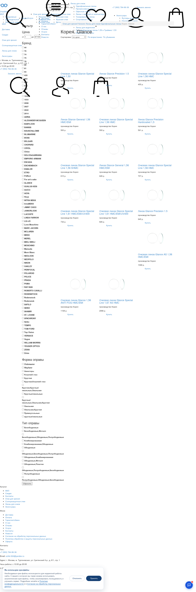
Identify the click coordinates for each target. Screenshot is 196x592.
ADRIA (27, 117)
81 (25, 68)
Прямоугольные (32, 413)
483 (25, 78)
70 (25, 51)
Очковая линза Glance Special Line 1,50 (77, 75)
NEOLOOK (29, 255)
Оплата (8, 517)
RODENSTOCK (30, 294)
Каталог (81, 23)
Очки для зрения (40, 14)
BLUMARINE (29, 134)
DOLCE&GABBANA (33, 155)
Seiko (26, 321)
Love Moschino (31, 224)
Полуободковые (32, 473)
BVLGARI (28, 141)
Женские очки (45, 16)
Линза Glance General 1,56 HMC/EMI (75, 121)
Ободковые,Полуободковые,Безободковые (43, 470)
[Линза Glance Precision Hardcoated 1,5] (156, 103)
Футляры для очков (130, 18)
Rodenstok (29, 301)
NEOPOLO (29, 259)
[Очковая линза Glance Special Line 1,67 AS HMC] (117, 283)
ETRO (26, 172)
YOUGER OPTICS (32, 346)
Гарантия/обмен (12, 520)
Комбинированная (33, 440)
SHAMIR (28, 311)
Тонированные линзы (85, 16)
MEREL (27, 238)
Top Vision (29, 332)
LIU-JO (27, 221)
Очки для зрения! (70, 23)
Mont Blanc (29, 252)
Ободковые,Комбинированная (38, 457)
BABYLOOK (29, 123)
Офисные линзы (83, 11)
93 (25, 71)
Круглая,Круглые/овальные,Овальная (31, 389)
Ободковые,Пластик (34, 464)
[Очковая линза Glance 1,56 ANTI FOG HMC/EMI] (79, 283)
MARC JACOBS (31, 228)
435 (25, 75)
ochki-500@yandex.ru (15, 556)
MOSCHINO (29, 245)
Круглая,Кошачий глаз (34, 381)
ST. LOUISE (29, 314)
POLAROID (29, 273)
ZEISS (27, 349)
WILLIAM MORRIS (32, 342)
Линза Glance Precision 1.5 (114, 73)
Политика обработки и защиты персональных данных (28, 538)
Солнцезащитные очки (61, 14)
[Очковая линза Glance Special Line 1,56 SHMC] (79, 149)
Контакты (9, 496)
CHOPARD (28, 144)
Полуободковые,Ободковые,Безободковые (43, 479)
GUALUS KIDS (30, 186)
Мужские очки (45, 19)
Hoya (26, 196)
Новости (9, 533)
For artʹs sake (30, 179)
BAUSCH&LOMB (31, 130)
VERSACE (28, 335)
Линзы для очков (78, 3)
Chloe (27, 151)
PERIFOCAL (29, 269)
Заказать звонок (15, 73)
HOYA (26, 193)
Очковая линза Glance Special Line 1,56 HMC (154, 75)
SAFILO (27, 304)
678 (25, 82)
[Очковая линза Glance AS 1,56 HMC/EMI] (156, 238)
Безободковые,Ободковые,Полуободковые (43, 437)
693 (25, 85)
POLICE (27, 276)
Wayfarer (28, 367)
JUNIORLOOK (30, 210)
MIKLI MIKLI (29, 242)
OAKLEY (28, 266)
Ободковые (29, 447)
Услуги (30, 18)
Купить (70, 88)
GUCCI (27, 189)
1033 (26, 99)
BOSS (26, 137)
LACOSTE (28, 214)
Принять (94, 578)
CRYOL (27, 148)
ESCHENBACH (30, 165)
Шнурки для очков (129, 20)
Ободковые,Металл (33, 460)
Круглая (28, 378)
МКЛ (2, 14)
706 (25, 92)
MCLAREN (29, 231)
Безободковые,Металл (35, 431)
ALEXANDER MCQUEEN (35, 120)
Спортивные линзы (84, 19)
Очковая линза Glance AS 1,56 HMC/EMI (155, 255)
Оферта (8, 541)
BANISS (27, 127)
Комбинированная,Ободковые (38, 444)
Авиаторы (29, 371)
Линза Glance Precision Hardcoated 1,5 (150, 121)
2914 (26, 113)
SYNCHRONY (30, 318)
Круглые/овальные (33, 393)
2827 (26, 106)
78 (25, 61)
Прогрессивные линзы (85, 8)
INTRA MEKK (30, 200)
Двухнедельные (12, 19)
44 (25, 47)
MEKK (27, 235)
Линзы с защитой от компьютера (90, 14)
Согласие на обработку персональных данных (25, 536)
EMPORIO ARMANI (32, 158)
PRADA (27, 280)
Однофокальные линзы (86, 6)
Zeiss (26, 353)
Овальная (29, 406)
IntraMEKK (29, 203)
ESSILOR (28, 169)
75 (25, 58)
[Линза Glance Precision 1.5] (117, 57)
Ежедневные (10, 16)
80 (25, 64)
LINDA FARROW (31, 217)
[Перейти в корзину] (176, 18)
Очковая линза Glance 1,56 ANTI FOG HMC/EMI (76, 301)
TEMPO (27, 325)
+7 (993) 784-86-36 (8, 68)
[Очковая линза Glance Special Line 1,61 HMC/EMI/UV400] (79, 194)
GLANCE (28, 183)
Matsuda (28, 249)
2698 (26, 103)
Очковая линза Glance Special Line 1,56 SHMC (77, 166)
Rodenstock (29, 297)
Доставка (9, 514)
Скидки (24, 18)
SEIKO (27, 308)
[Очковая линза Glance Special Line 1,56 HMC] (156, 57)
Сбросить (27, 483)
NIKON (27, 262)
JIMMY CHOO (30, 207)
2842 (26, 110)
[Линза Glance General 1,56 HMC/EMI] (79, 103)
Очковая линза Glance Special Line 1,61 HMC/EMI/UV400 (77, 212)
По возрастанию (95, 37)
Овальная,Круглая (33, 409)
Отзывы (8, 525)
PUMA (27, 283)
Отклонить (77, 578)
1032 (26, 96)
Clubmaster (29, 364)
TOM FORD (29, 328)
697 (25, 89)
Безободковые (31, 427)
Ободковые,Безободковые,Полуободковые (43, 453)
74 (25, 54)
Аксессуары (121, 15)
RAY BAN (28, 287)
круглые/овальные (33, 416)
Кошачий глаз (30, 374)
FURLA (27, 176)
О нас (7, 522)
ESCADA (28, 162)
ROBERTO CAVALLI (33, 290)
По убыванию (109, 37)
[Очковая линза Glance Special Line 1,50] (79, 57)
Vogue (27, 339)
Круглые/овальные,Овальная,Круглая (36, 401)
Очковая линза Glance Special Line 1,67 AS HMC (116, 301)
